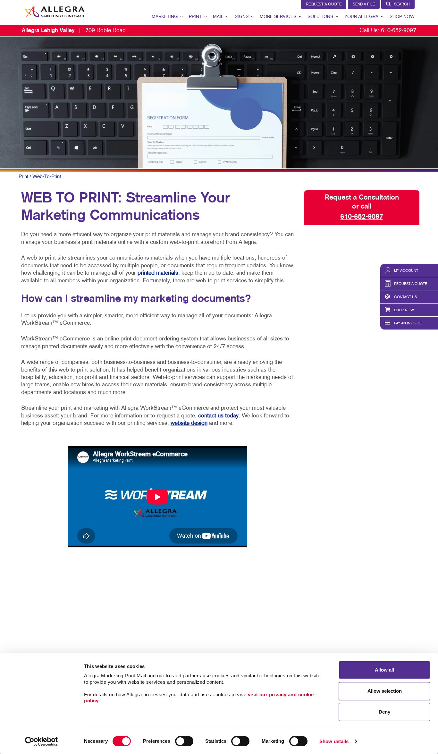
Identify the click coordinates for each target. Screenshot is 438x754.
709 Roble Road (74, 30)
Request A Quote (323, 4)
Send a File (364, 4)
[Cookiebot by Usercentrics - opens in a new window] (41, 741)
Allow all (384, 670)
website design (189, 423)
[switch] (184, 741)
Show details (334, 741)
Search (402, 4)
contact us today (218, 416)
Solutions (320, 17)
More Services (278, 17)
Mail (218, 17)
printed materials (158, 273)
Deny (384, 712)
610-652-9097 (398, 30)
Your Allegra (361, 17)
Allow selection (384, 691)
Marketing (165, 17)
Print (195, 17)
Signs (241, 17)
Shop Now (402, 17)
